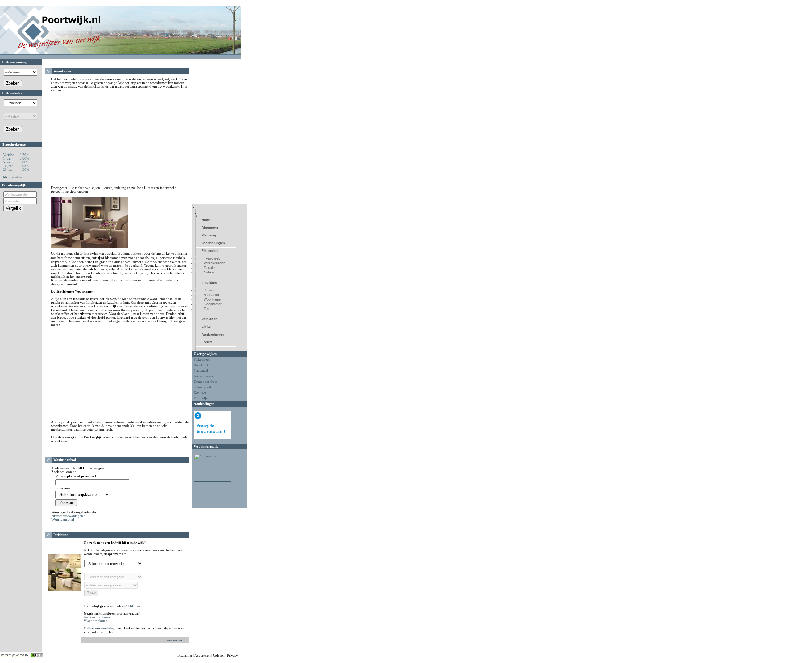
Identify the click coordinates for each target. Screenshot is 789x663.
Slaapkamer (213, 304)
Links (206, 326)
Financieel (210, 250)
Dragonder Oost (205, 381)
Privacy (232, 655)
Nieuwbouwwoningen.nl (69, 516)
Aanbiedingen (213, 334)
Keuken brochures (97, 617)
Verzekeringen (214, 263)
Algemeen (210, 227)
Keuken (209, 290)
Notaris (209, 272)
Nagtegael (201, 370)
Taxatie (209, 267)
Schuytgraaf (202, 387)
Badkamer (211, 295)
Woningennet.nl (62, 519)
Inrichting (209, 282)
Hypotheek (212, 258)
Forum (207, 342)
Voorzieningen (213, 243)
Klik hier (134, 606)
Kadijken (200, 392)
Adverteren (202, 655)
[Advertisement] (103, 139)
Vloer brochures (95, 621)
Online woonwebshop (99, 628)
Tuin (207, 309)
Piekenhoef (202, 359)
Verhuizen (210, 319)
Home (206, 220)
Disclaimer (184, 655)
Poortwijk (201, 398)
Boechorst (201, 365)
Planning (209, 235)
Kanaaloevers (203, 376)
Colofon (219, 655)
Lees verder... (175, 640)
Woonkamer (213, 299)
